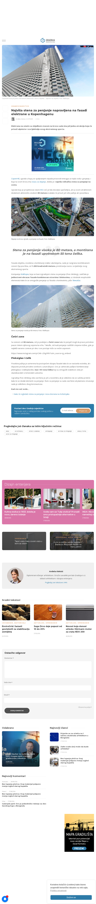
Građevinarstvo (20, 106)
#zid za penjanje (12, 434)
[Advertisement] (25, 455)
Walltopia (25, 274)
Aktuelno (39, 623)
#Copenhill (19, 431)
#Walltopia (81, 431)
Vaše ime (8, 682)
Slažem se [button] (71, 897)
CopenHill (15, 178)
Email (7, 695)
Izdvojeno (61, 537)
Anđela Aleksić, (21, 119)
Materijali (20, 623)
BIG (42, 190)
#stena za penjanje (65, 431)
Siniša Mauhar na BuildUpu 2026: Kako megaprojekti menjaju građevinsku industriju (20, 756)
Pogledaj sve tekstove (56, 582)
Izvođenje (7, 623)
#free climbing (34, 431)
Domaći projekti (72, 535)
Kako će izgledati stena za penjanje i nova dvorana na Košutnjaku (41, 394)
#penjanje (48, 431)
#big (7, 431)
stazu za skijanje (39, 181)
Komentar (9, 658)
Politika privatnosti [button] (58, 891)
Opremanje (20, 538)
